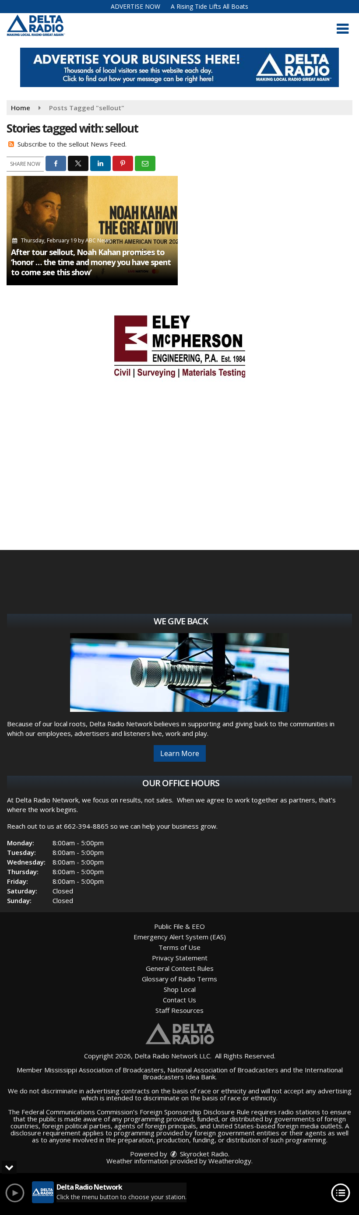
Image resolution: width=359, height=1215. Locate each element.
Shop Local (180, 989)
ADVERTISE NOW (135, 6)
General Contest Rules (180, 968)
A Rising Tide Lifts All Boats (209, 6)
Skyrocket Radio (203, 1153)
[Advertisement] (179, 67)
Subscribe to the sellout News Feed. (72, 144)
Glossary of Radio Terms (179, 978)
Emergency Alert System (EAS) (180, 936)
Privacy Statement (180, 957)
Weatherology (229, 1160)
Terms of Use (179, 947)
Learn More (179, 753)
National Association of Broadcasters (222, 1069)
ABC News (98, 240)
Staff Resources (179, 1010)
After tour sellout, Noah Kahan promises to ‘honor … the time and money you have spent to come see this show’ (91, 262)
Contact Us (179, 999)
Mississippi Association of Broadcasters (104, 1069)
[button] (342, 29)
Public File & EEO (179, 926)
